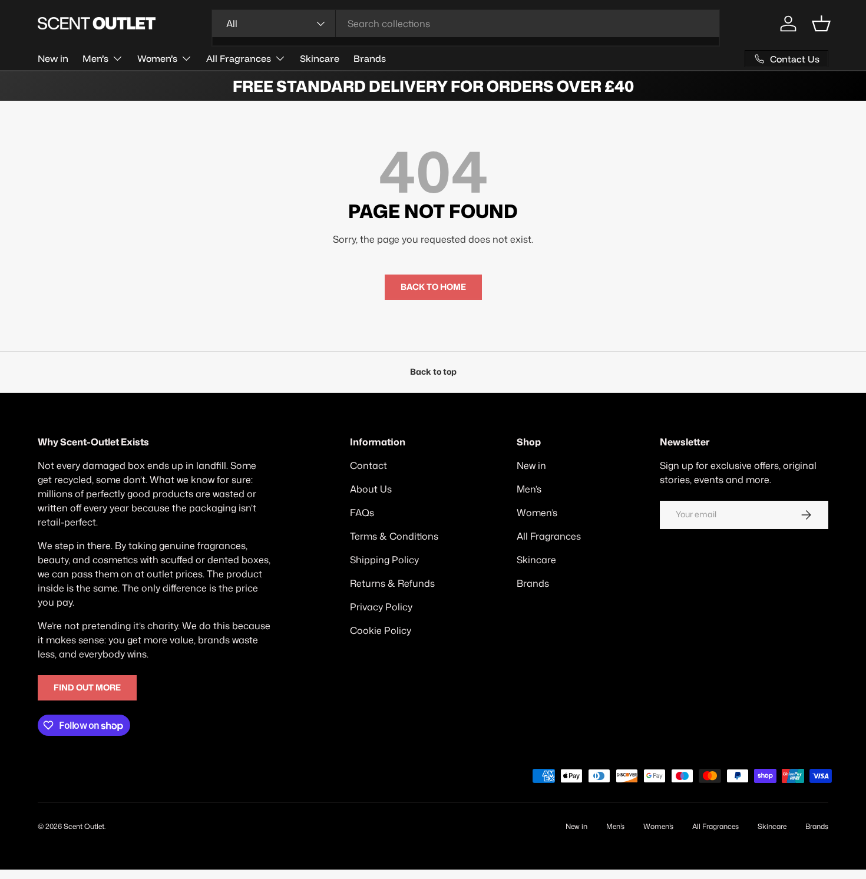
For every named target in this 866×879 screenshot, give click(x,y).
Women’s (157, 58)
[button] (821, 24)
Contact (368, 465)
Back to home (433, 287)
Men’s (95, 58)
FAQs (362, 512)
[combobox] (465, 23)
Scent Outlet (84, 826)
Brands (369, 58)
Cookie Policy (380, 630)
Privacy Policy (381, 606)
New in (53, 58)
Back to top (433, 372)
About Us (371, 489)
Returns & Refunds (392, 583)
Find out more (87, 687)
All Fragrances (238, 58)
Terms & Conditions (394, 536)
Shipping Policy (384, 559)
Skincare (319, 58)
